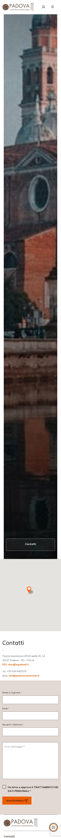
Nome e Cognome (12, 692)
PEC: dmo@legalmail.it (15, 664)
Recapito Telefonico (13, 724)
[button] (30, 590)
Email (5, 708)
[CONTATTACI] (53, 827)
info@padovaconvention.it (24, 675)
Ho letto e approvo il (33, 789)
